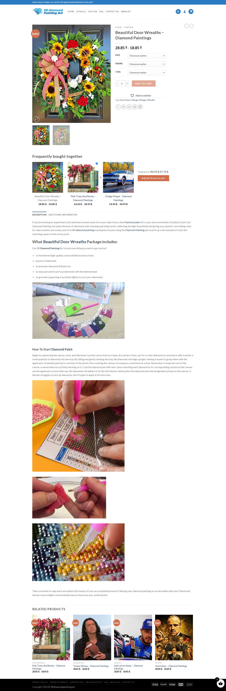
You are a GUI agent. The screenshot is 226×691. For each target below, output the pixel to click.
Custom (92, 11)
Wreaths (151, 100)
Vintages (143, 100)
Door (122, 100)
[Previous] (37, 74)
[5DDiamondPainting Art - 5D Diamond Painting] (47, 11)
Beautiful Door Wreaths (64, 241)
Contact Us (112, 11)
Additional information (63, 214)
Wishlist (126, 11)
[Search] (178, 11)
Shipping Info (77, 682)
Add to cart (143, 83)
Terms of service (59, 682)
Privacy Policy (40, 682)
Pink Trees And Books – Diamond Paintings (48, 667)
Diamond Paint (62, 349)
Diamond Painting (134, 230)
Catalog (81, 11)
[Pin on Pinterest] (134, 106)
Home (71, 11)
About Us (115, 682)
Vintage (128, 27)
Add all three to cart (153, 178)
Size (117, 55)
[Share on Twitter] (123, 106)
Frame (119, 64)
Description (39, 214)
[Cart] (190, 11)
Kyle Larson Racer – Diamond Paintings (128, 667)
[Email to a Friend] (129, 106)
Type (118, 72)
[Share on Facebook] (118, 106)
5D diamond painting (83, 230)
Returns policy (94, 682)
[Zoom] (36, 119)
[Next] (105, 74)
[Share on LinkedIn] (140, 106)
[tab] (39, 215)
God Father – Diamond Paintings (171, 666)
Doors (128, 100)
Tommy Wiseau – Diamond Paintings (91, 666)
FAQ (101, 11)
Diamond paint (132, 222)
